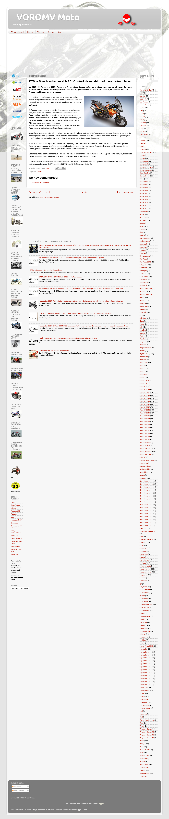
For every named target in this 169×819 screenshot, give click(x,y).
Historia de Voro (146, 294)
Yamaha (142, 770)
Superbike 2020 (146, 676)
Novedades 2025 (146, 517)
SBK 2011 (143, 622)
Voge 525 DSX (145, 750)
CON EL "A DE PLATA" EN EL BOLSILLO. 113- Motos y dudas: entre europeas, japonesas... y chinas (75, 313)
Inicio (84, 192)
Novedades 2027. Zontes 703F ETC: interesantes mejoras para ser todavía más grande (71, 258)
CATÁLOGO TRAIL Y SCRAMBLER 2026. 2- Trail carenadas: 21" (62, 277)
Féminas (143, 253)
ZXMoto (143, 776)
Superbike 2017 (146, 667)
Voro (141, 753)
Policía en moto (145, 566)
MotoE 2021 (144, 383)
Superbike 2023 (146, 684)
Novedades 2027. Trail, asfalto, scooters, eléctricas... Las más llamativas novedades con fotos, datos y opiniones (81, 301)
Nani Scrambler (16, 539)
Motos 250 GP (145, 446)
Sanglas (142, 619)
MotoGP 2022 (145, 422)
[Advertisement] (82, 55)
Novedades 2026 (146, 520)
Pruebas (143, 578)
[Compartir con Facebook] (63, 168)
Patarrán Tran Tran (146, 539)
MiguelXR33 (144, 354)
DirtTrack (143, 220)
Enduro (142, 235)
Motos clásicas (145, 448)
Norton (142, 475)
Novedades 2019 (146, 499)
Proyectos (143, 575)
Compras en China (146, 167)
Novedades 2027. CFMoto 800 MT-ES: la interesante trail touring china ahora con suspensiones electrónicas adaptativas (83, 326)
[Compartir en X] (60, 168)
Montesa (143, 360)
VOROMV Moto (46, 17)
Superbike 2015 (146, 661)
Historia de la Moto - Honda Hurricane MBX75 (56, 351)
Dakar (142, 179)
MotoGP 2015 (145, 401)
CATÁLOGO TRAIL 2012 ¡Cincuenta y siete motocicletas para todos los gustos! (68, 338)
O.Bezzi (142, 528)
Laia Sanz (143, 318)
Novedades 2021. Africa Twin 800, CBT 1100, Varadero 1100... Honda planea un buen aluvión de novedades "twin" (81, 289)
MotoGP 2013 (145, 395)
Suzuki (142, 693)
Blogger (100, 804)
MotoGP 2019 (145, 413)
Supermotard (144, 690)
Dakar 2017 (144, 194)
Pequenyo (14, 514)
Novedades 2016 (146, 490)
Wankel (142, 761)
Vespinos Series (146, 729)
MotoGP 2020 (145, 416)
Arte (141, 111)
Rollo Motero (16, 547)
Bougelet (143, 125)
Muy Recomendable (147, 460)
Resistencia (144, 599)
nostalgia (143, 478)
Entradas (17, 787)
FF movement (145, 256)
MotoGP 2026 (145, 434)
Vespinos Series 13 (147, 735)
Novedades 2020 (146, 502)
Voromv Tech (144, 756)
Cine (141, 146)
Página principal (17, 32)
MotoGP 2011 (145, 389)
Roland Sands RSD (146, 605)
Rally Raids (143, 587)
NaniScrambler (145, 469)
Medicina (143, 345)
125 (141, 93)
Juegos (142, 309)
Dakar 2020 (144, 203)
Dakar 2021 (144, 206)
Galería (61, 32)
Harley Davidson (146, 288)
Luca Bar (143, 330)
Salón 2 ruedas (145, 616)
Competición (144, 164)
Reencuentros (145, 590)
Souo (141, 643)
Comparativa (144, 161)
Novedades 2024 (146, 514)
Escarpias (14, 523)
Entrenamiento (145, 238)
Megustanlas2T (17, 520)
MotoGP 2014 (145, 398)
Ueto (13, 517)
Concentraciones (146, 170)
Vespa (142, 726)
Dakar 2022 (144, 209)
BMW (142, 120)
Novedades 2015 (146, 487)
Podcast (143, 563)
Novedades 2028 (146, 525)
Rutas (142, 613)
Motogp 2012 (145, 392)
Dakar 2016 (144, 191)
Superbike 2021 (146, 679)
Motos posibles (145, 454)
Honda (142, 297)
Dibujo (142, 214)
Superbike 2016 (146, 664)
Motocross (144, 374)
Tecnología (144, 699)
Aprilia (142, 108)
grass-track (144, 283)
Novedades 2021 (146, 505)
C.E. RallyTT (144, 134)
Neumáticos (144, 472)
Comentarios (19, 791)
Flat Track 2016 (145, 262)
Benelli (142, 117)
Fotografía (143, 265)
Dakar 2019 (144, 200)
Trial (141, 717)
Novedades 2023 (146, 511)
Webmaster (144, 764)
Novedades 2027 (146, 522)
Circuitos (143, 149)
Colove (142, 155)
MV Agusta (144, 463)
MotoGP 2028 (145, 440)
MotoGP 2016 (145, 404)
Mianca (13, 508)
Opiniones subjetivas (147, 531)
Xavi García (144, 767)
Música (142, 457)
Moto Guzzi (144, 362)
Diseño (142, 223)
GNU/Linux (143, 280)
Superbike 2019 (146, 673)
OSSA (142, 536)
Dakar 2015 (144, 188)
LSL (141, 327)
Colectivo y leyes (146, 152)
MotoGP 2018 (145, 410)
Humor (142, 300)
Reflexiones (144, 593)
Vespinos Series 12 (147, 732)
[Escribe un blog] (58, 168)
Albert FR (14, 555)
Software (143, 637)
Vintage (142, 744)
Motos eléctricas (146, 451)
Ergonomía (143, 244)
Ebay (141, 232)
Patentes (143, 542)
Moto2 (142, 368)
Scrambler (143, 628)
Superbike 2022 (146, 681)
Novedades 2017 (146, 493)
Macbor (142, 336)
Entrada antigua (125, 192)
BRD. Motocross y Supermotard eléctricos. (46, 270)
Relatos (30, 32)
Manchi (142, 339)
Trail (141, 711)
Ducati (142, 226)
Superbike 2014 (146, 658)
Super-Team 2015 (146, 646)
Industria (143, 303)
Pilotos (142, 557)
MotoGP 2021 (145, 419)
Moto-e (142, 365)
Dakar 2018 (144, 197)
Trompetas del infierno (16, 527)
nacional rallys (145, 466)
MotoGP (143, 386)
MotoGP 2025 (145, 431)
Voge (142, 747)
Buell (141, 128)
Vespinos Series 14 (147, 738)
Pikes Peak (144, 554)
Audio (142, 114)
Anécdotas (144, 105)
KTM (141, 315)
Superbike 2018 (146, 670)
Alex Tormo (144, 102)
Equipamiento (145, 241)
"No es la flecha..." (146, 90)
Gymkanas (143, 285)
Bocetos (51, 32)
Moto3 (142, 371)
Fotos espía (144, 268)
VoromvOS (144, 758)
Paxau (13, 502)
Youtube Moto (145, 773)
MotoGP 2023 (145, 425)
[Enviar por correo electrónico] (56, 168)
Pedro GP (14, 536)
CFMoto (142, 140)
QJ (141, 584)
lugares (142, 333)
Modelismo (144, 357)
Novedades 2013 (146, 481)
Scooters (143, 625)
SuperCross (144, 687)
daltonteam (144, 211)
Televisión (143, 702)
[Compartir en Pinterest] (65, 168)
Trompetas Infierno (147, 720)
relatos (142, 596)
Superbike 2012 (146, 652)
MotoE (142, 377)
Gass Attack (15, 505)
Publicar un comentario (40, 182)
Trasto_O (143, 714)
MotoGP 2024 (145, 428)
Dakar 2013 (144, 182)
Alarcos (142, 96)
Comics (142, 158)
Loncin (142, 324)
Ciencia (142, 143)
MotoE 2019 (144, 380)
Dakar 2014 (144, 185)
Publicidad (143, 581)
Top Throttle (144, 705)
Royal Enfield (144, 610)
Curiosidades (144, 176)
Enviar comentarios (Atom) (49, 197)
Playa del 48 (15, 511)
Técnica (40, 32)
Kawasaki (143, 312)
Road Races (144, 602)
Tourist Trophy (145, 708)
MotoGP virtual (145, 443)
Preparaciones (145, 569)
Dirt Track (143, 217)
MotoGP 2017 (145, 407)
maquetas (143, 342)
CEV (141, 137)
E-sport (142, 229)
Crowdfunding (145, 173)
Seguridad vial (145, 631)
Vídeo (142, 741)
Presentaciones (145, 572)
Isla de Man (144, 306)
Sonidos (143, 640)
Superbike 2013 (146, 655)
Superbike (143, 649)
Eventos (143, 250)
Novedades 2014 (146, 484)
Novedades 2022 (146, 508)
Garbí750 (143, 274)
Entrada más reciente (40, 192)
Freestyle (143, 271)
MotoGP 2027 (145, 437)
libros (142, 321)
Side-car (143, 634)
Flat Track (143, 259)
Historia (142, 291)
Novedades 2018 (146, 496)
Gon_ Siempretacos (16, 532)
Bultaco (142, 131)
